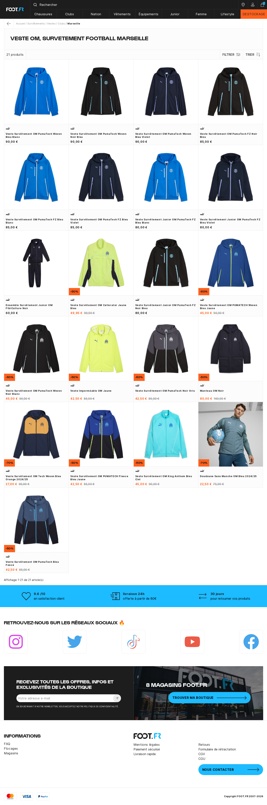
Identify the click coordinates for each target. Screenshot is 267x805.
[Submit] (34, 4)
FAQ (7, 744)
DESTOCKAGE (254, 14)
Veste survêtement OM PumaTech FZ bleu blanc (34, 221)
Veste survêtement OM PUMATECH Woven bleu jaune (228, 307)
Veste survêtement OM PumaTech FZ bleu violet (99, 221)
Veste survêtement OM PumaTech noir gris (165, 390)
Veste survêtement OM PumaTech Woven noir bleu (98, 135)
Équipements (149, 14)
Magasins (11, 753)
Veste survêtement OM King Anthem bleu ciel (163, 478)
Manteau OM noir (212, 390)
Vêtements (122, 14)
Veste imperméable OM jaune (91, 390)
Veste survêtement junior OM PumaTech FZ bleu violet (230, 221)
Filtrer (228, 55)
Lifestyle (227, 14)
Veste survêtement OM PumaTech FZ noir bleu (228, 135)
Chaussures (43, 14)
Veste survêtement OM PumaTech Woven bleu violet (163, 135)
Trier (249, 55)
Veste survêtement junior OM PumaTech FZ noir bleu (165, 307)
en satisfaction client (49, 598)
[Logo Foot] (15, 9)
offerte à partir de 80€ (140, 598)
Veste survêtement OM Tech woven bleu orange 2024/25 (33, 478)
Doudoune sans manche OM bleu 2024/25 (228, 476)
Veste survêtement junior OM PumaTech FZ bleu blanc (165, 221)
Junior (175, 14)
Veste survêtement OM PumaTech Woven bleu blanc (34, 135)
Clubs (69, 14)
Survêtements (36, 23)
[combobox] (134, 4)
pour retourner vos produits (230, 598)
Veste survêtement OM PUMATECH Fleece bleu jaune (99, 478)
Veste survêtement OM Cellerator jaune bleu (98, 307)
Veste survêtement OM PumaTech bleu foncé (32, 563)
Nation (96, 14)
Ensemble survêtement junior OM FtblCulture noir (29, 307)
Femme (201, 14)
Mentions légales (147, 745)
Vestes (51, 23)
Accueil (20, 23)
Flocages (11, 748)
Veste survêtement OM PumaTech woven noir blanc (34, 392)
